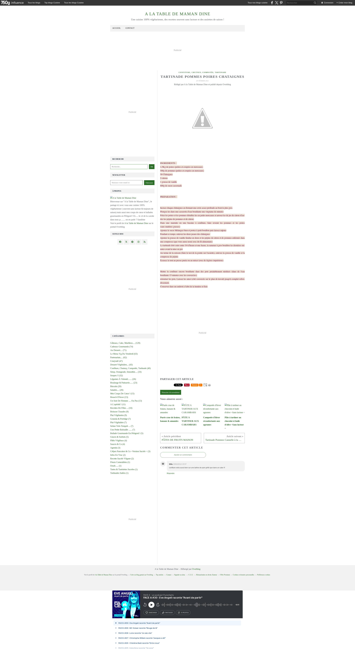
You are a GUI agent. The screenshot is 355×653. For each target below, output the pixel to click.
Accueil (116, 28)
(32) (116, 375)
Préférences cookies (263, 575)
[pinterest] (281, 2)
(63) (124, 354)
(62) (118, 357)
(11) (117, 404)
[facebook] (272, 2)
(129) (125, 343)
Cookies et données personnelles (243, 575)
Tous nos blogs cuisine (257, 3)
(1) (120, 462)
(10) (121, 408)
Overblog (196, 569)
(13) (119, 397)
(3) (115, 448)
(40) (130, 368)
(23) (123, 383)
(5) (126, 433)
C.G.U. (190, 575)
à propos (184, 612)
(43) (121, 364)
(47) (116, 361)
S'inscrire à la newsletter (171, 392)
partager (169, 612)
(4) (118, 440)
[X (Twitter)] (276, 2)
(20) (115, 386)
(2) (117, 455)
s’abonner (153, 612)
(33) (125, 372)
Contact (130, 28)
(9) (119, 411)
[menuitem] (116, 28)
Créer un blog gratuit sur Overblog (141, 575)
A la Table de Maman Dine (177, 14)
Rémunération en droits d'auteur (206, 575)
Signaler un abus (180, 575)
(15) (122, 393)
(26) (123, 379)
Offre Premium (225, 575)
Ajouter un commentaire (183, 455)
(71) (118, 350)
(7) (120, 419)
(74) (121, 346)
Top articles (159, 575)
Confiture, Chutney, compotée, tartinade (202, 72)
